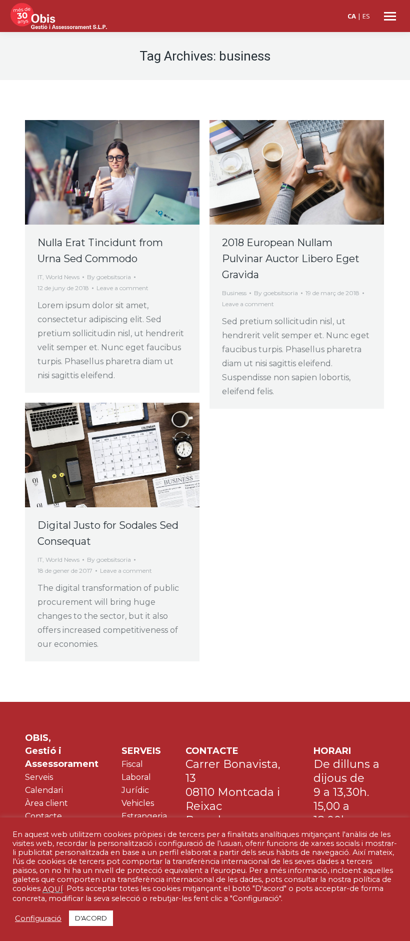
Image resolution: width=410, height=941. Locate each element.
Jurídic (135, 790)
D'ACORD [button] (91, 918)
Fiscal (132, 764)
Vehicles (138, 803)
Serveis (39, 777)
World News (63, 277)
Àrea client (46, 803)
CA (352, 16)
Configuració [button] (38, 918)
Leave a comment (122, 288)
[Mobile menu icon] (390, 16)
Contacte (43, 816)
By (109, 277)
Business (234, 293)
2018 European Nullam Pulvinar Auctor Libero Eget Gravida (291, 259)
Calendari (44, 790)
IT (40, 277)
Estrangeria (144, 816)
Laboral (136, 777)
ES (366, 16)
